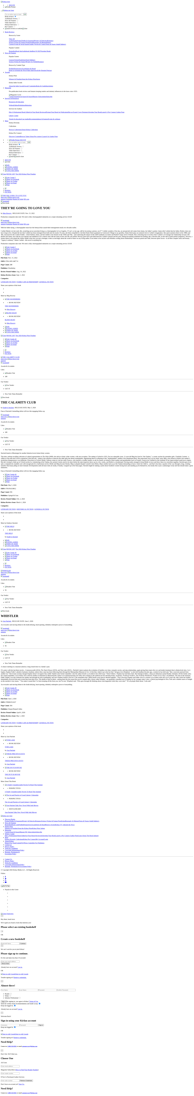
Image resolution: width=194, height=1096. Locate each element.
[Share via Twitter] (11, 181)
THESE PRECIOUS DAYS (14, 761)
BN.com (26, 199)
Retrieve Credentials (26, 1080)
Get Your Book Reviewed (38, 112)
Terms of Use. (33, 1001)
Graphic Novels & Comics (37, 44)
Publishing (21, 105)
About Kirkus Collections (29, 129)
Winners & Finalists (15, 79)
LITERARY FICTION (8, 282)
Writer (7, 996)
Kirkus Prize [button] (9, 826)
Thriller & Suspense (27, 41)
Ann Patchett (7, 621)
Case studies (25, 119)
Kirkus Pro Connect (29, 839)
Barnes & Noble (18, 199)
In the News (23, 70)
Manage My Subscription (28, 832)
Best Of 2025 (36, 51)
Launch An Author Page (50, 136)
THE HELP (9, 533)
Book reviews (9, 16)
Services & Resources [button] (12, 98)
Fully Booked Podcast (44, 70)
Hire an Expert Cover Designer (78, 112)
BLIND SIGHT (10, 320)
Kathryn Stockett (8, 407)
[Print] (7, 185)
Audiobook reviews (11, 18)
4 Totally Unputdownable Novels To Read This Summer (23, 792)
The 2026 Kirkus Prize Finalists (25, 174)
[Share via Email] (11, 183)
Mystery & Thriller (32, 62)
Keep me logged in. (7, 1006)
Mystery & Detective (40, 41)
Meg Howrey (7, 213)
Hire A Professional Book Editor (19, 112)
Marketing (28, 105)
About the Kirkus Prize (28, 79)
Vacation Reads (46, 51)
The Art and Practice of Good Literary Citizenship (21, 802)
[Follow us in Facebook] (5, 877)
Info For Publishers (38, 843)
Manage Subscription (39, 96)
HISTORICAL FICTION (25, 509)
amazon (3, 199)
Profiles (11, 69)
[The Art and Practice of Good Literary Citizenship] (21, 795)
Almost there (5, 963)
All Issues (29, 96)
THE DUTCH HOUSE (12, 774)
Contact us (8, 845)
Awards (24, 69)
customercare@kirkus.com (29, 1046)
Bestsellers (12, 51)
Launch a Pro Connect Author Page (66, 836)
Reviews (7, 190)
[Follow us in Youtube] (5, 882)
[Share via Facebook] (12, 179)
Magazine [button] (8, 88)
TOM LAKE (9, 747)
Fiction (19, 41)
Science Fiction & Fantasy (17, 42)
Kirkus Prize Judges (38, 828)
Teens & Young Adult (53, 44)
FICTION (8, 192)
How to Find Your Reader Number (27, 1070)
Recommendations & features (38, 119)
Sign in (4, 1001)
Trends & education (15, 119)
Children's (63, 44)
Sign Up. (21, 1084)
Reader (7, 994)
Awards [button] (7, 72)
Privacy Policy (9, 846)
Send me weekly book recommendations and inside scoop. (19, 1004)
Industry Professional (12, 998)
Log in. (20, 967)
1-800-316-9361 (11, 1046)
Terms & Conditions (11, 848)
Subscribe (49, 96)
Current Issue (13, 96)
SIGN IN (12, 5)
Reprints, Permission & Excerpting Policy (12, 853)
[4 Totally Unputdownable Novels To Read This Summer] (24, 785)
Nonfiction (29, 42)
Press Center (28, 843)
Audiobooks (13, 41)
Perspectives (18, 69)
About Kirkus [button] (9, 841)
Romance (50, 41)
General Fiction (14, 60)
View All (12, 39)
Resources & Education (16, 102)
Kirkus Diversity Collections (14, 839)
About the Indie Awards (16, 86)
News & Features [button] (10, 53)
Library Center (13, 116)
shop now (4, 197)
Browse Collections (15, 129)
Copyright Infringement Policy (14, 850)
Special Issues (21, 96)
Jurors (38, 79)
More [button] (6, 121)
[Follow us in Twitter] (5, 878)
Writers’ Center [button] (9, 834)
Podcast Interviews (11, 25)
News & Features (10, 20)
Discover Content (14, 136)
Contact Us (8, 859)
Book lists (19, 51)
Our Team (13, 843)
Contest (18, 843)
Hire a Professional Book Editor (15, 836)
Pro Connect (9, 27)
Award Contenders (30, 86)
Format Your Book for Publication (57, 112)
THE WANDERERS (12, 306)
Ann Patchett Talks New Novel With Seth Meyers (21, 812)
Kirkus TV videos (61, 825)
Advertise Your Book (94, 112)
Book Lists (15, 825)
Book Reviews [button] (9, 32)
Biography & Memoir (39, 42)
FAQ (22, 843)
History (48, 42)
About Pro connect (36, 136)
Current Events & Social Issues (19, 44)
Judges (51, 86)
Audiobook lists (27, 51)
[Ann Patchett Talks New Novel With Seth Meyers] (21, 805)
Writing (11, 105)
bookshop (9, 199)
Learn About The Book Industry (88, 836)
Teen (27, 60)
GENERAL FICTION (46, 282)
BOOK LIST (10, 174)
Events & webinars (54, 119)
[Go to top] (5, 886)
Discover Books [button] (10, 819)
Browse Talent (25, 136)
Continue (22, 943)
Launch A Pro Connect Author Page (112, 112)
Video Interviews (10, 23)
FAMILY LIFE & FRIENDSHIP (27, 282)
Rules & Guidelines (42, 86)
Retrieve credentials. (20, 977)
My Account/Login (42, 839)
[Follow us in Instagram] (5, 880)
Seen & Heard (31, 69)
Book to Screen (14, 70)
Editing (16, 105)
